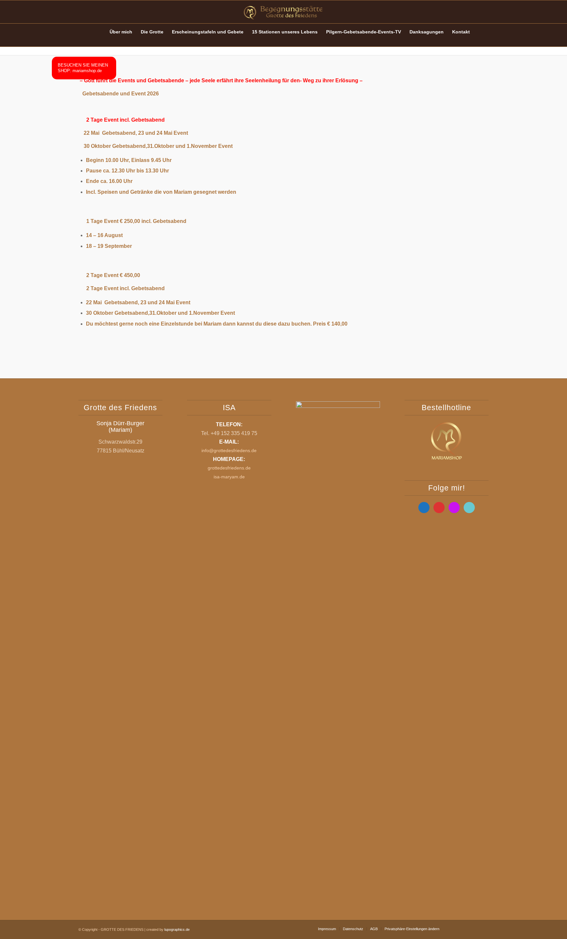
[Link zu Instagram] (474, 12)
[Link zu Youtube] (464, 12)
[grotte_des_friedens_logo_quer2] (283, 11)
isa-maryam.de (229, 476)
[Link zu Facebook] (454, 12)
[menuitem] (99, 32)
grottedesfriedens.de (229, 467)
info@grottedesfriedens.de (229, 450)
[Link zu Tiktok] (484, 12)
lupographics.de (177, 929)
